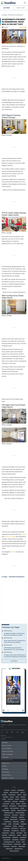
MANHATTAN (16, 821)
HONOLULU (22, 815)
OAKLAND (6, 792)
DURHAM (6, 808)
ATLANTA (19, 794)
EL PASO (22, 808)
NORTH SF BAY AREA (14, 792)
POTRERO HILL (12, 835)
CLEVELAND (15, 801)
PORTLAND (4, 835)
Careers (4, 766)
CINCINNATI (23, 799)
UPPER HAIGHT (9, 848)
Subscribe (4, 742)
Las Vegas (4, 15)
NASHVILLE (21, 826)
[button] (4, 710)
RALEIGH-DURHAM (6, 837)
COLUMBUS (22, 801)
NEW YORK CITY (14, 828)
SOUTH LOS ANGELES (7, 844)
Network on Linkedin (7, 751)
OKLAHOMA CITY (15, 830)
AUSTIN (24, 794)
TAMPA (24, 844)
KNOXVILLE (21, 817)
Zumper (23, 30)
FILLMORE (13, 810)
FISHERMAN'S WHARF (9, 812)
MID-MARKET (16, 824)
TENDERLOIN (6, 846)
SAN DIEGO (22, 839)
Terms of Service (6, 775)
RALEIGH (24, 835)
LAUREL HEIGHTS (13, 819)
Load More (14, 661)
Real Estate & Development (15, 15)
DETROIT (24, 803)
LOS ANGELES (22, 819)
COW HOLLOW (6, 803)
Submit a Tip (5, 763)
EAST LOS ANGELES (14, 808)
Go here (13, 552)
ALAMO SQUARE (11, 794)
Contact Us (5, 757)
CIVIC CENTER (7, 801)
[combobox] (7, 8)
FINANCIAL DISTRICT (21, 810)
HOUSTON (7, 817)
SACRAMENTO (23, 837)
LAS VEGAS (5, 819)
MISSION (15, 826)
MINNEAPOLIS (8, 826)
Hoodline (5, 27)
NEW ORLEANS (6, 828)
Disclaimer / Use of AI (8, 778)
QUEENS (19, 835)
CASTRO (4, 799)
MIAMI (10, 824)
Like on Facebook (6, 748)
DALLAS (12, 803)
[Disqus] (14, 600)
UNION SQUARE (22, 846)
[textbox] (21, 8)
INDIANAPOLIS (14, 817)
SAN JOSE (13, 790)
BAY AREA (4, 794)
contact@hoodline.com (7, 737)
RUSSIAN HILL (15, 837)
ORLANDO (23, 830)
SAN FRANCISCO (20, 790)
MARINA (22, 821)
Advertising (5, 769)
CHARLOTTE (10, 799)
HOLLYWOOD (15, 815)
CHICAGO (17, 799)
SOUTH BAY (6, 790)
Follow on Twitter (6, 745)
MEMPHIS (4, 824)
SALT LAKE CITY (7, 839)
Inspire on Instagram (7, 754)
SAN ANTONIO (15, 839)
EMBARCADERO (5, 810)
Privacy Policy (5, 772)
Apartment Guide (9, 536)
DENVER (18, 803)
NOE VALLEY (22, 828)
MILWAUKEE (23, 824)
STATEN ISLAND (17, 844)
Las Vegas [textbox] (6, 8)
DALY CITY (23, 792)
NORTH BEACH (6, 830)
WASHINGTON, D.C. (19, 848)
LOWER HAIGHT (7, 821)
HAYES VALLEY (7, 815)
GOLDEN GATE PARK (20, 812)
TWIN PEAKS (14, 846)
